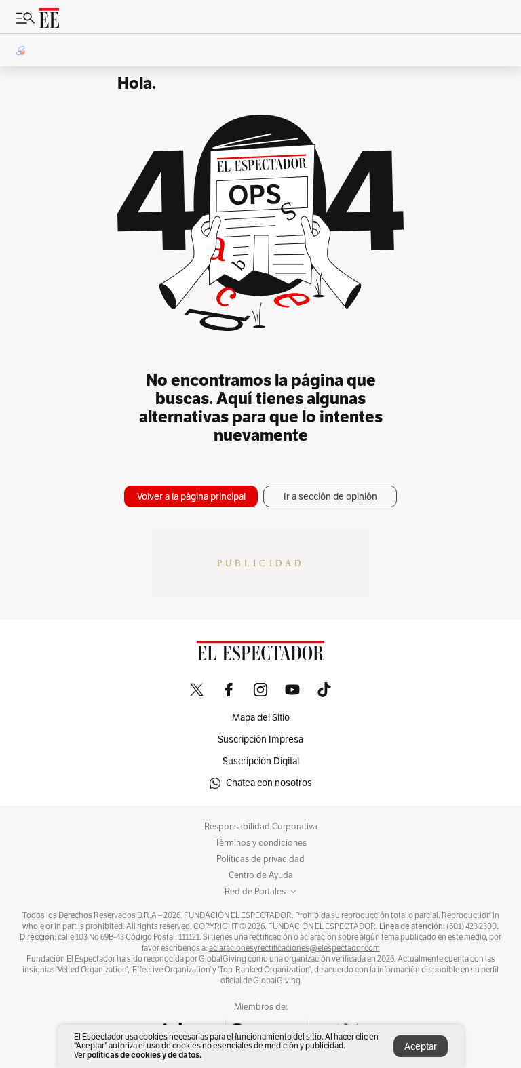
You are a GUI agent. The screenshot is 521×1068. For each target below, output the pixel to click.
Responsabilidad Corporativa (260, 826)
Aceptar (420, 1046)
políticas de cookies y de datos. (144, 1055)
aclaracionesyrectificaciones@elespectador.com (294, 948)
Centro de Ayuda (261, 875)
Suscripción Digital (261, 761)
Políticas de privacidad (260, 859)
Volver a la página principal (191, 496)
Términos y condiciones (261, 843)
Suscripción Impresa (260, 739)
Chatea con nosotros (269, 783)
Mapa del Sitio (261, 718)
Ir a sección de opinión (330, 496)
